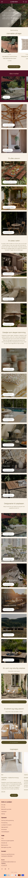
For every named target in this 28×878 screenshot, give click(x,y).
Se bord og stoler (9, 182)
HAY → (6, 97)
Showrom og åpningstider (7, 840)
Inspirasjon (4, 811)
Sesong (3, 813)
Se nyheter (7, 150)
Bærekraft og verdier (6, 809)
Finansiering (4, 822)
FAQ (2, 838)
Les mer (3, 791)
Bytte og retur (4, 845)
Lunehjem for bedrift (6, 825)
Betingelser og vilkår (6, 847)
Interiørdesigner (5, 831)
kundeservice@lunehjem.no (8, 861)
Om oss (3, 807)
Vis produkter (14, 701)
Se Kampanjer (8, 125)
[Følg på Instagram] (5, 869)
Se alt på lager (14, 66)
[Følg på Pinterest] (8, 869)
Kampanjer (4, 829)
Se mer (14, 795)
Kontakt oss (4, 842)
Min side (3, 804)
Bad (2, 774)
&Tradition (9, 54)
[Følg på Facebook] (2, 869)
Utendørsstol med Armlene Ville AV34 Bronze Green (9, 57)
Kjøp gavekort (4, 827)
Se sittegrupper (9, 207)
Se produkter (8, 232)
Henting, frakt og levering (7, 820)
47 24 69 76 (4, 865)
